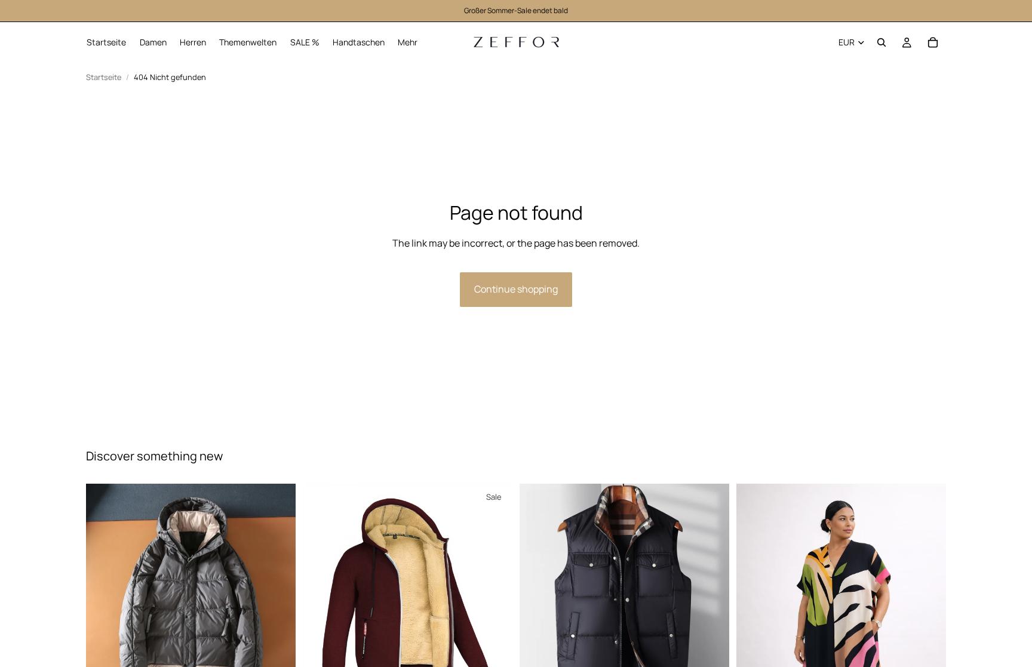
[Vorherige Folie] (104, 588)
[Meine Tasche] (933, 42)
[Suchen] (881, 42)
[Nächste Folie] (278, 588)
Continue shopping (516, 289)
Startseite (103, 77)
